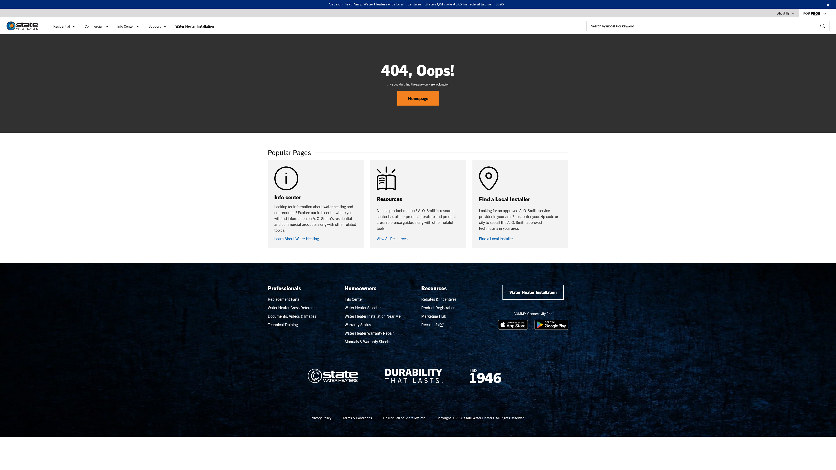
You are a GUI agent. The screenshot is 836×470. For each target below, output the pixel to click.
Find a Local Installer (496, 238)
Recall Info (430, 324)
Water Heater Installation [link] (194, 26)
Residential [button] (62, 26)
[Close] (827, 4)
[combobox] (708, 26)
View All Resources (392, 238)
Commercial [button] (94, 26)
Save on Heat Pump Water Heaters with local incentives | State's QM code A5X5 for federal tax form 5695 (416, 4)
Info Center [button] (126, 26)
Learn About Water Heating (296, 238)
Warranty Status (358, 324)
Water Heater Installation (533, 292)
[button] (785, 13)
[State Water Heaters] (22, 25)
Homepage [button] (418, 98)
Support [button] (155, 26)
